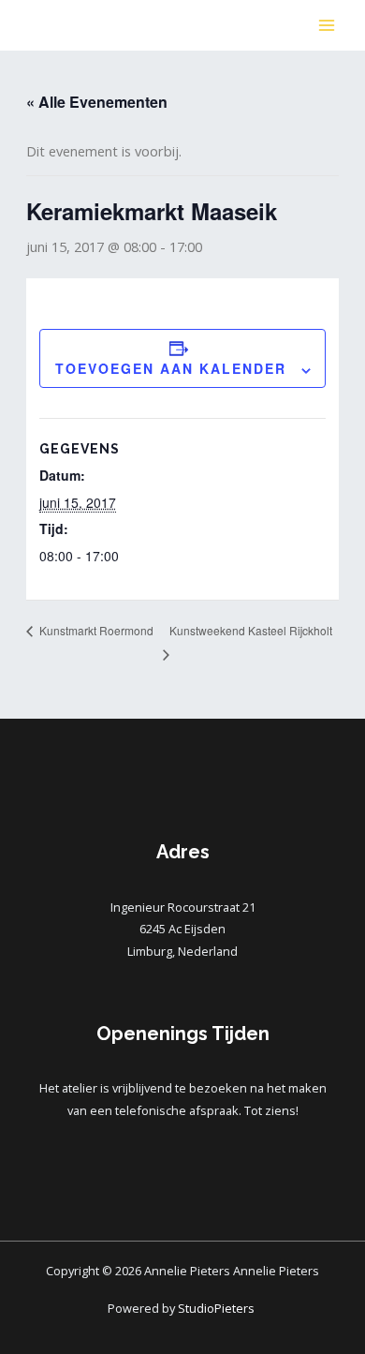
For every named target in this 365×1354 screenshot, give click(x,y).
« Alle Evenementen (97, 101)
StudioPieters (217, 1308)
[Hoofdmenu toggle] (326, 25)
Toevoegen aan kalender (170, 368)
